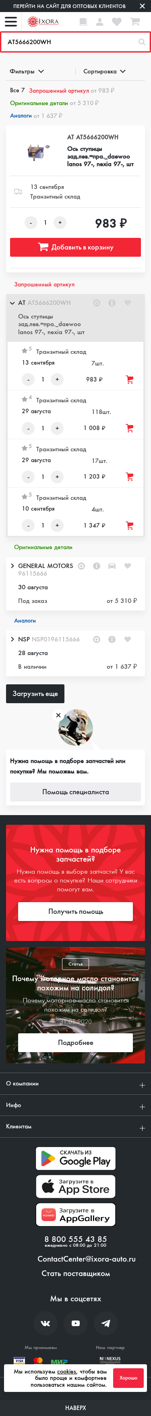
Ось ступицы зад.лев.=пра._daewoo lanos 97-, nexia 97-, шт (100, 156)
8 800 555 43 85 (75, 1239)
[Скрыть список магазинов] (12, 303)
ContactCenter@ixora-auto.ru (86, 1259)
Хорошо (128, 1378)
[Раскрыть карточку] (12, 566)
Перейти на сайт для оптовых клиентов (69, 6)
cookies (66, 1371)
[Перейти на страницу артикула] (112, 302)
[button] (75, 318)
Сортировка (100, 71)
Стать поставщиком (75, 1273)
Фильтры (22, 71)
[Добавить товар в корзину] (130, 379)
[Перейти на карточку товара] (36, 153)
